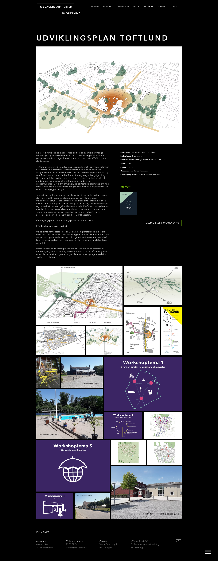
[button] (208, 552)
